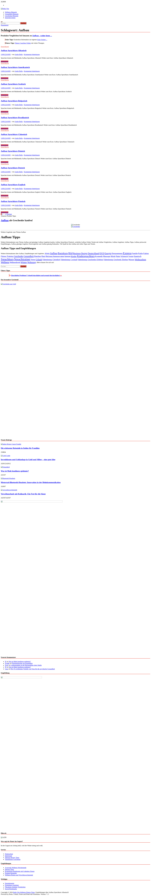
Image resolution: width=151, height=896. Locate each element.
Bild (70, 253)
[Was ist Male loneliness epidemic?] (5, 467)
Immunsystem (58, 256)
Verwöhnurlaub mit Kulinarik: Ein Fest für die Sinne (23, 494)
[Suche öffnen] (1, 21)
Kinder (74, 256)
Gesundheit (29, 256)
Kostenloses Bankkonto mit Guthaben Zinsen (19, 871)
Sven (6, 665)
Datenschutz (9, 854)
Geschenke (18, 256)
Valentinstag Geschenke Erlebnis (90, 260)
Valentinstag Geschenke (12, 859)
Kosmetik (99, 256)
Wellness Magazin (11, 12)
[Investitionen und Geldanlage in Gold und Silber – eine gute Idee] (5, 456)
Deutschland (93, 253)
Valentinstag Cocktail (69, 260)
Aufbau (5, 220)
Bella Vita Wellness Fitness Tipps (24, 892)
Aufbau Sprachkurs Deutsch (13, 168)
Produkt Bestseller (11, 873)
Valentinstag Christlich (51, 260)
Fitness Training (7, 256)
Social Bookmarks (11, 889)
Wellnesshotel (15, 262)
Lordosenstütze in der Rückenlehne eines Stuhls (26, 665)
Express (127, 253)
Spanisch (137, 256)
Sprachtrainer (22, 259)
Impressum (8, 856)
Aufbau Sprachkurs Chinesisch (14, 134)
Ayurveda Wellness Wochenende (15, 868)
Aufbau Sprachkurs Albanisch (14, 50)
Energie (108, 253)
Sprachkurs (7, 259)
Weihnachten (140, 259)
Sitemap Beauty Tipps (12, 857)
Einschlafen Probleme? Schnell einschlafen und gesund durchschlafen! (36, 275)
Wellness (5, 262)
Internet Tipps (9, 869)
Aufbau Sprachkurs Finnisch (13, 201)
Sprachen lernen (10, 18)
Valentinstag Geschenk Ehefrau (116, 260)
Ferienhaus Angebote (12, 885)
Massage (106, 256)
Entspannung (117, 253)
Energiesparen (9, 883)
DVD (102, 253)
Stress (33, 260)
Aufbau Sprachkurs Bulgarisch (14, 101)
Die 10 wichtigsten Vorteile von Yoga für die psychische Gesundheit (33, 669)
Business (77, 253)
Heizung (49, 256)
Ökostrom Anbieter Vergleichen (15, 887)
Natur (118, 256)
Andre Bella (19, 54)
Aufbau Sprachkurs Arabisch (13, 84)
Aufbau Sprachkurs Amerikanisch (15, 67)
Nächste (9, 214)
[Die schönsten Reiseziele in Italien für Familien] (11, 444)
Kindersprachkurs (86, 256)
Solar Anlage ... (42, 40)
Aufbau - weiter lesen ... (42, 36)
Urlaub (39, 259)
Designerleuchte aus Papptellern (22, 663)
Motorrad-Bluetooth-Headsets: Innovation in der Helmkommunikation (31, 482)
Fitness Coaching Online (23, 43)
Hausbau (37, 256)
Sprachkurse (5, 46)
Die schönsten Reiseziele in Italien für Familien (20, 448)
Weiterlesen (4, 61)
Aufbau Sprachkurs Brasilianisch (15, 117)
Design (84, 253)
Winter (24, 262)
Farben (146, 253)
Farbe (140, 253)
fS (5, 661)
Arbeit (47, 253)
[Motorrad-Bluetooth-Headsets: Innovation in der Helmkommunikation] (8, 478)
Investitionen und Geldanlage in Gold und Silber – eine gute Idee (28, 459)
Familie (135, 253)
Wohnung (31, 262)
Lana (6, 669)
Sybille (7, 663)
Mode (113, 256)
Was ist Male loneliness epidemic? (15, 471)
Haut (43, 256)
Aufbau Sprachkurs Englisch (13, 185)
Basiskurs (63, 253)
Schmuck (124, 256)
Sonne (130, 256)
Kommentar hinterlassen (32, 54)
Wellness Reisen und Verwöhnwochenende (19, 875)
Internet (67, 256)
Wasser (131, 259)
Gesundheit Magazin (11, 14)
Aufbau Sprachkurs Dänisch (13, 151)
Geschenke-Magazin (11, 16)
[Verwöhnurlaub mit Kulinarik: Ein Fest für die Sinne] (9, 490)
